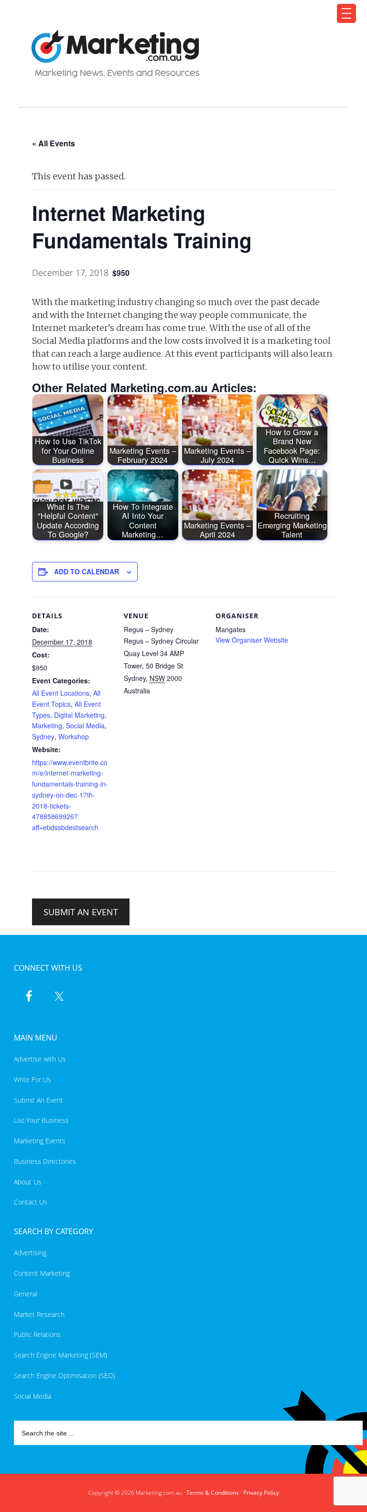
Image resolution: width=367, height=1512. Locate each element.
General (25, 1293)
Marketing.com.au (177, 54)
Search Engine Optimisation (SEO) (64, 1375)
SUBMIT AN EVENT (80, 912)
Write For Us (32, 1079)
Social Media (85, 725)
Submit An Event (38, 1100)
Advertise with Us (40, 1058)
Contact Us (30, 1201)
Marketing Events (39, 1140)
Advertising (30, 1252)
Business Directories (45, 1161)
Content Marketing (42, 1273)
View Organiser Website (252, 640)
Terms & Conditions (212, 1493)
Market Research (39, 1314)
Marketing (47, 725)
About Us (28, 1181)
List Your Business (41, 1120)
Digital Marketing (79, 715)
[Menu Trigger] (346, 13)
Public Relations (37, 1334)
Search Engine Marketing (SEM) (60, 1354)
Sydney (43, 736)
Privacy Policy (261, 1493)
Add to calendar (86, 571)
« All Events (53, 143)
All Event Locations (60, 693)
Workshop (73, 736)
